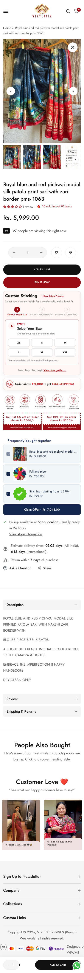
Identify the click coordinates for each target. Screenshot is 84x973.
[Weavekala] (42, 11)
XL (42, 352)
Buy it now (42, 282)
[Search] (68, 11)
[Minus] (14, 252)
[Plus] (41, 252)
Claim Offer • (42, 509)
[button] (73, 91)
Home (7, 28)
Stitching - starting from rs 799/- (49, 491)
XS (19, 343)
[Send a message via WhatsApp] (77, 966)
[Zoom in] (73, 47)
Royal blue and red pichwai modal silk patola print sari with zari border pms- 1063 (53, 451)
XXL (65, 352)
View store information (25, 534)
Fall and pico (37, 471)
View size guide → (55, 370)
